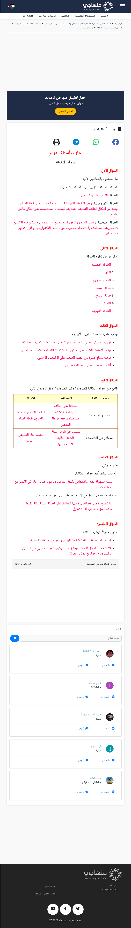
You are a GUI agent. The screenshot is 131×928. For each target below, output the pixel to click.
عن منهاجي (49, 886)
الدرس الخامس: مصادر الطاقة (109, 28)
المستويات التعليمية (85, 16)
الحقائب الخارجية (47, 16)
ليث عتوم (96, 746)
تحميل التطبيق (65, 111)
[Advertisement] (65, 63)
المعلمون (65, 16)
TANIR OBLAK (92, 651)
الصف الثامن (105, 24)
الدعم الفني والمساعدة (44, 894)
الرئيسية (104, 16)
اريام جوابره (95, 683)
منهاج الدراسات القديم (65, 24)
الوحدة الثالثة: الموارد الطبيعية (28, 24)
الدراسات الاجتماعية (87, 24)
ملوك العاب (95, 778)
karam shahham (91, 715)
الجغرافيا (48, 24)
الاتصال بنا (28, 16)
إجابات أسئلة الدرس (84, 28)
